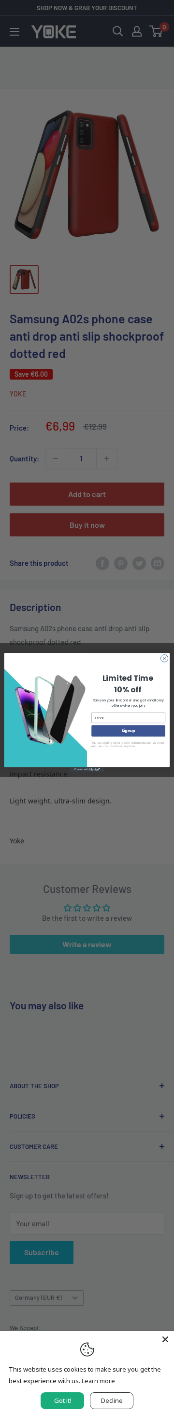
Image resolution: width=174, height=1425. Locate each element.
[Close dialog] (164, 658)
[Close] (165, 1339)
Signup (128, 730)
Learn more (98, 1380)
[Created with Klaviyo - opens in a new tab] (87, 769)
